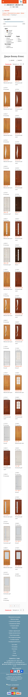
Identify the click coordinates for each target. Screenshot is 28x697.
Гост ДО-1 (18, 490)
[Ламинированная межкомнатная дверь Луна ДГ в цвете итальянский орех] (19, 73)
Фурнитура (14, 628)
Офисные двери (14, 619)
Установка (14, 646)
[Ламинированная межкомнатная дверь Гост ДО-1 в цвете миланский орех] (8, 507)
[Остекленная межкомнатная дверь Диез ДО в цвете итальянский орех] (19, 228)
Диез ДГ (6, 186)
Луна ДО (6, 107)
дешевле (20, 60)
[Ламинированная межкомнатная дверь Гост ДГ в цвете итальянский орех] (8, 458)
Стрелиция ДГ (7, 287)
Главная (4, 13)
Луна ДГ (6, 81)
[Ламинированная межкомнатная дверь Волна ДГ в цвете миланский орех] (8, 125)
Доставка (14, 644)
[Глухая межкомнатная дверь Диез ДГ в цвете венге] (19, 204)
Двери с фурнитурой (14, 630)
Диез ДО (6, 237)
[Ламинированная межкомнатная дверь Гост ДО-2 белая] (19, 533)
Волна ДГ (6, 133)
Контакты (14, 649)
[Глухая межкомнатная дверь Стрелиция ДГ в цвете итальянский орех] (19, 279)
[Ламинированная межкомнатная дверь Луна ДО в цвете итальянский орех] (19, 99)
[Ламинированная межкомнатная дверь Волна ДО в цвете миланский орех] (8, 151)
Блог (14, 651)
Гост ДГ (6, 441)
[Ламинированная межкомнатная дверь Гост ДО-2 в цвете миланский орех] (8, 557)
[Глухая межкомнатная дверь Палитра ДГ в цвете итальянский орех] (8, 407)
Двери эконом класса (14, 633)
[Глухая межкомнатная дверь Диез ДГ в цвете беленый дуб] (8, 204)
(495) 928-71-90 (19, 5)
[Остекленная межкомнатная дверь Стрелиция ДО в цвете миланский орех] (8, 305)
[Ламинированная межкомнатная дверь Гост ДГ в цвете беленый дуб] (19, 458)
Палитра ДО (18, 366)
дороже (12, 60)
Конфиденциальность (14, 641)
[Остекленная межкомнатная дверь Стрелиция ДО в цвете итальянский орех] (19, 305)
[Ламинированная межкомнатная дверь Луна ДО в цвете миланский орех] (8, 99)
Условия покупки (14, 639)
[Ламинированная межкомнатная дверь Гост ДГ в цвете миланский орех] (19, 433)
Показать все (8, 64)
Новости (14, 655)
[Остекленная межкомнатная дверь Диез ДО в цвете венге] (19, 255)
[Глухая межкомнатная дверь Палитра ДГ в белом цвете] (8, 358)
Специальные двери (14, 623)
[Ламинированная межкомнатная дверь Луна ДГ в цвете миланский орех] (8, 73)
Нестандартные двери (14, 637)
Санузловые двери (14, 635)
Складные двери (14, 625)
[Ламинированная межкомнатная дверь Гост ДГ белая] (8, 433)
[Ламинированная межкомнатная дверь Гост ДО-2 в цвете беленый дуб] (8, 584)
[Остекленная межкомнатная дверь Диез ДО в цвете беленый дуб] (8, 255)
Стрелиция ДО (7, 313)
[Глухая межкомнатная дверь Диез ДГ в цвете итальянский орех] (19, 178)
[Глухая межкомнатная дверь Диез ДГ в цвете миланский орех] (8, 178)
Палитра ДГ (7, 366)
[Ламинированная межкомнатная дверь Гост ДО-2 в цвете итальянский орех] (19, 557)
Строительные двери (14, 621)
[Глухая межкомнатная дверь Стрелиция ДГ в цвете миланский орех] (8, 279)
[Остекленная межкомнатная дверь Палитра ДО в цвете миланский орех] (19, 382)
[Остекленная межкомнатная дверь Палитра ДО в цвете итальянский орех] (19, 407)
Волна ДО (6, 160)
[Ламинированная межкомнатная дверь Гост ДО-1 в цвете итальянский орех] (19, 507)
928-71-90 (19, 661)
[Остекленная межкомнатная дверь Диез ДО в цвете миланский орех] (8, 228)
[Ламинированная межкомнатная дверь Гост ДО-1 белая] (19, 482)
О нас (14, 653)
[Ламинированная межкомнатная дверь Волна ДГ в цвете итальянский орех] (19, 125)
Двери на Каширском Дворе (13, 674)
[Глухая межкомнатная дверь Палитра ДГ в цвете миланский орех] (8, 382)
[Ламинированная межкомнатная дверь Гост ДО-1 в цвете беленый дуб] (8, 533)
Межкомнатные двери (14, 13)
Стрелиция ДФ (8, 340)
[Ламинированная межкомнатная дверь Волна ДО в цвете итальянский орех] (19, 151)
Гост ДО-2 (18, 541)
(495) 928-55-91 (10, 5)
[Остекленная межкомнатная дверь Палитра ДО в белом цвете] (19, 358)
